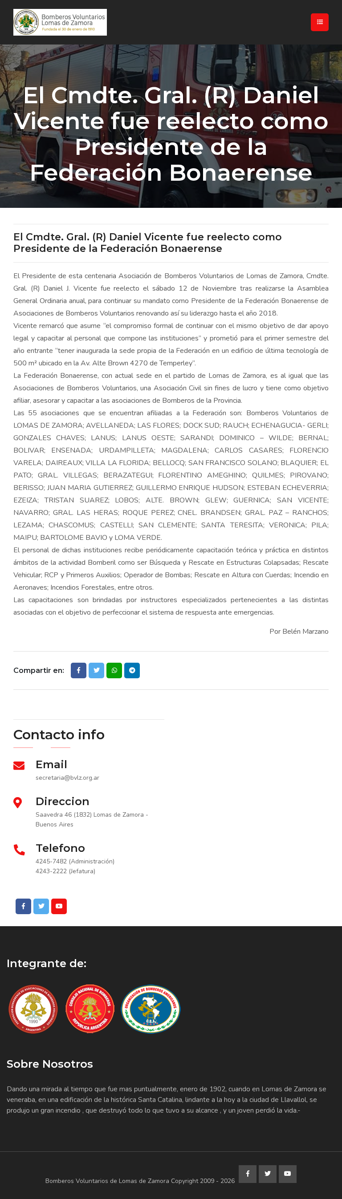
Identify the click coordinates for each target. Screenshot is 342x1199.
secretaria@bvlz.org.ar (67, 778)
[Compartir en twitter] (96, 670)
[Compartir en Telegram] (132, 670)
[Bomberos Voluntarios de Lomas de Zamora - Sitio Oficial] (91, 22)
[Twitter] (41, 906)
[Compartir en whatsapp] (114, 670)
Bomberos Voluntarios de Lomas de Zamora (107, 1181)
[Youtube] (59, 906)
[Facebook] (23, 906)
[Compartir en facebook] (78, 670)
